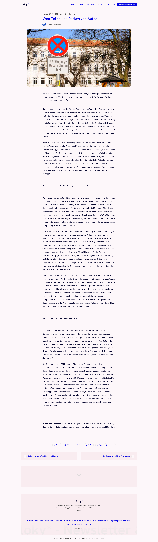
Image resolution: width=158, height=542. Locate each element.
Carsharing (73, 14)
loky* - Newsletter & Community (70, 538)
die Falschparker (57, 371)
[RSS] (82, 529)
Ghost (96, 538)
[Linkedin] (79, 529)
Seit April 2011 (86, 119)
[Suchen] (114, 4)
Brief (102, 538)
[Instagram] (76, 529)
